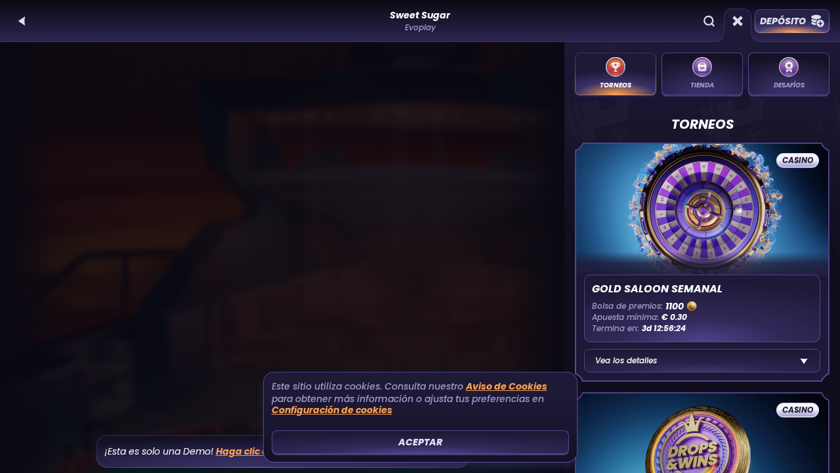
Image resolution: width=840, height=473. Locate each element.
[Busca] (709, 21)
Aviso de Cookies (506, 386)
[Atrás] (22, 21)
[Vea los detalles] (804, 360)
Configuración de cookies (332, 410)
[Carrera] (737, 21)
